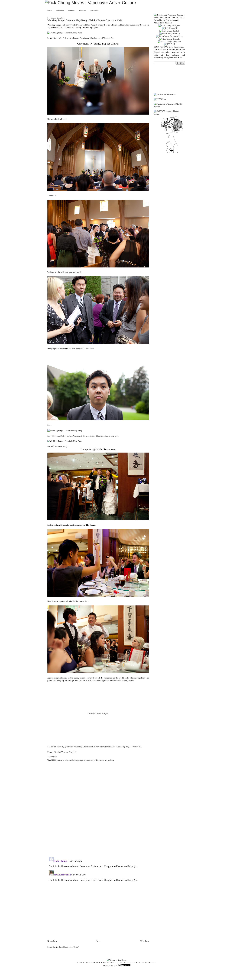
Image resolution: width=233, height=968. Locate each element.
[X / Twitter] (169, 28)
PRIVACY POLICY (110, 966)
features (82, 11)
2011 (54, 760)
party (83, 760)
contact (71, 11)
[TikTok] (169, 31)
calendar (60, 11)
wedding (111, 760)
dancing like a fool (105, 680)
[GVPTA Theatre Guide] (169, 114)
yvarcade (94, 11)
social (96, 760)
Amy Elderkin (97, 436)
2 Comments (52, 756)
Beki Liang (86, 436)
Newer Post (52, 941)
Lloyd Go (51, 436)
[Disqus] (98, 810)
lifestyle (77, 760)
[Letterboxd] (169, 41)
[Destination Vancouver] (165, 94)
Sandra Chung (61, 446)
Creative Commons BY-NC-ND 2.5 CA (135, 963)
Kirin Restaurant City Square (133, 25)
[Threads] (169, 39)
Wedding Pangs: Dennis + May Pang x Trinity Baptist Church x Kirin (84, 20)
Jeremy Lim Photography (86, 27)
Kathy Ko (82, 680)
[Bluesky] (169, 33)
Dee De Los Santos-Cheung (68, 436)
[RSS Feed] (169, 44)
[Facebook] (169, 36)
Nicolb (50, 601)
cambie (59, 760)
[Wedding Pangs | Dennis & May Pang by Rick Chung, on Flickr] (64, 33)
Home (98, 941)
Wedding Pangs (54, 25)
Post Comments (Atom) (69, 947)
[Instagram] (169, 25)
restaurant (89, 760)
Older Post (144, 941)
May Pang (90, 25)
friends (71, 760)
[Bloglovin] (172, 152)
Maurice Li (80, 348)
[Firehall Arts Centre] (169, 106)
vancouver (103, 760)
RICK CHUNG (100, 963)
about (49, 11)
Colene (66, 38)
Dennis (79, 25)
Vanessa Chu (108, 38)
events (65, 760)
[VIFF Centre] (160, 99)
